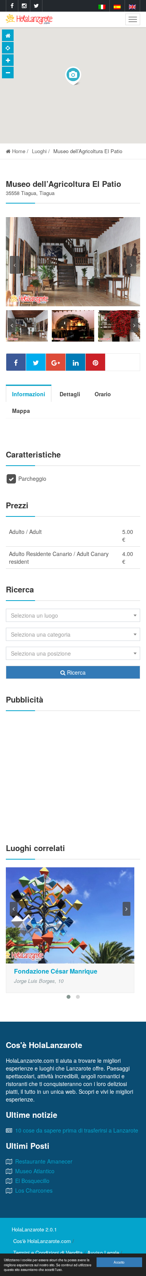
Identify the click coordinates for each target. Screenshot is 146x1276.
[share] (16, 362)
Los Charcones (34, 1190)
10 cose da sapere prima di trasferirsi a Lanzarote (76, 1130)
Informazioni (28, 394)
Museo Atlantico (35, 1171)
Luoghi (39, 151)
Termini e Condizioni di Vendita (48, 1252)
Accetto (119, 1262)
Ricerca (75, 672)
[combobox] (73, 615)
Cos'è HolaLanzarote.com (42, 1241)
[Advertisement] (73, 773)
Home (18, 151)
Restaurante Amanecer (43, 1161)
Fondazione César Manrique (55, 971)
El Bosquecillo (32, 1180)
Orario (103, 394)
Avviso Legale (103, 1252)
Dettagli (70, 394)
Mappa (21, 410)
